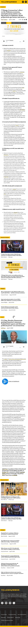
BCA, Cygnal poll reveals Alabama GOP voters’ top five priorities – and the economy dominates (13, 292)
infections (6, 154)
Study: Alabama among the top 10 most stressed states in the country (9, 307)
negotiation (22, 109)
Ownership (3, 617)
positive (9, 50)
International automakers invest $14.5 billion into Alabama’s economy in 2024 (11, 300)
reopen (14, 189)
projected (6, 176)
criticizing (22, 71)
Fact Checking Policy (22, 614)
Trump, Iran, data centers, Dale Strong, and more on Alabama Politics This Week (11, 255)
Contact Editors (10, 617)
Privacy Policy (4, 614)
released (15, 212)
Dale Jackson (4, 19)
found (16, 125)
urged (22, 87)
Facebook (26, 19)
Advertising (17, 617)
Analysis (3, 7)
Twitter (22, 19)
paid (5, 193)
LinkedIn (24, 19)
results (14, 90)
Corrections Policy (12, 614)
